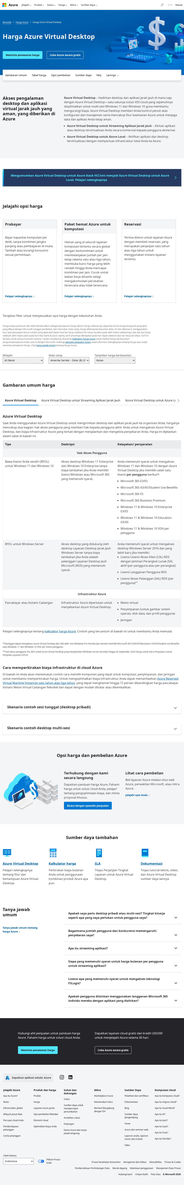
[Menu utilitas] (170, 5)
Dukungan (69, 1123)
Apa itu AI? (160, 1114)
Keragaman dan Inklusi (134, 1162)
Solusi (50, 4)
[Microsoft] (4, 5)
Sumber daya (88, 4)
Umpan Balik (141, 1174)
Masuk (179, 4)
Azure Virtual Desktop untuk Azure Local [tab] (152, 400)
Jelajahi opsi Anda (136, 795)
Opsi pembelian (60, 75)
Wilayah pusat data (12, 1114)
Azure (13, 5)
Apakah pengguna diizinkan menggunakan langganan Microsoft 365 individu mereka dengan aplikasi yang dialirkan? (118, 998)
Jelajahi (25, 4)
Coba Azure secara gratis (65, 55)
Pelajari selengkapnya (18, 296)
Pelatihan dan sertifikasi (136, 1095)
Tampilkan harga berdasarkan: (113, 355)
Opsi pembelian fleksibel (46, 1114)
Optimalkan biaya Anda (45, 1126)
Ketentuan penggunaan (141, 1168)
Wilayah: (8, 355)
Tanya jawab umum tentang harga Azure (20, 929)
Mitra (73, 4)
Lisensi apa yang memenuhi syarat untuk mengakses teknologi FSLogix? (114, 981)
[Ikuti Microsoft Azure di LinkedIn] (70, 1078)
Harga (61, 4)
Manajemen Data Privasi (168, 1168)
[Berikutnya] (178, 400)
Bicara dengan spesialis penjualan (88, 805)
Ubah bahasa (10, 1155)
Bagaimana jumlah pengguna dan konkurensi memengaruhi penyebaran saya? (112, 933)
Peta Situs (156, 1174)
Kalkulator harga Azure (83, 338)
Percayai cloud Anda (13, 1120)
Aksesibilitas (155, 1162)
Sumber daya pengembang (131, 1116)
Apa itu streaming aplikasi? (88, 948)
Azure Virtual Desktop (20, 863)
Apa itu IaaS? (161, 1120)
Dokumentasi (151, 863)
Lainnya (111, 75)
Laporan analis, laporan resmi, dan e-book (136, 1137)
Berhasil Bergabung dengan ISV (104, 1110)
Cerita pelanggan (11, 1135)
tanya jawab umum (46, 345)
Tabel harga (39, 75)
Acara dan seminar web (136, 1129)
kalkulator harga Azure (60, 631)
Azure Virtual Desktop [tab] (20, 400)
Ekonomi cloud (41, 1120)
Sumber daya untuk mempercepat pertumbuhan (73, 1108)
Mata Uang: (56, 355)
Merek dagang (119, 1168)
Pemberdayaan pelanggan (11, 1128)
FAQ (98, 75)
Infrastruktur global (13, 1108)
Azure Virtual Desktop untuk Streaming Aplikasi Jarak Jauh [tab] (80, 400)
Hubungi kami (125, 1174)
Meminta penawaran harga (22, 55)
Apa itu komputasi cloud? (167, 1095)
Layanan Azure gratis (44, 1108)
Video (127, 1145)
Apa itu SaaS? (161, 1126)
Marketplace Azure (103, 1095)
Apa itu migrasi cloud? (166, 1101)
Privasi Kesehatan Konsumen (106, 1162)
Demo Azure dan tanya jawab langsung (75, 1131)
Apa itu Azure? (10, 1095)
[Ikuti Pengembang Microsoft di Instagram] (62, 1078)
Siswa (127, 1123)
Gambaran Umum (16, 75)
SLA (97, 863)
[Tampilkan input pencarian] (162, 5)
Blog (127, 1108)
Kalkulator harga (62, 863)
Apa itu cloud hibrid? (165, 1108)
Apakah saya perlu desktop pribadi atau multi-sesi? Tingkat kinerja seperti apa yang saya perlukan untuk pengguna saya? (116, 915)
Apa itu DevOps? (163, 1138)
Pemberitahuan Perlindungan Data (92, 1168)
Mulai (6, 1101)
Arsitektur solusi (72, 1117)
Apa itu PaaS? (161, 1132)
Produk (38, 4)
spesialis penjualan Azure (78, 342)
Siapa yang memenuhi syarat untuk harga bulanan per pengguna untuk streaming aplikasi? (115, 963)
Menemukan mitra (103, 1101)
